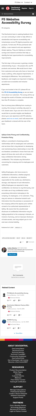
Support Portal (18, 402)
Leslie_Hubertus (12, 248)
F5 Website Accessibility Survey (17, 293)
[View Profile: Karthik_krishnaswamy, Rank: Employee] (4, 324)
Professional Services (18, 396)
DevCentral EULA (18, 363)
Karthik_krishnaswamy (13, 324)
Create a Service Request (18, 398)
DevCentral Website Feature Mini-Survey (18, 306)
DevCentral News (18, 353)
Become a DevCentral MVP (18, 366)
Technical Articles (8, 14)
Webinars (18, 382)
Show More (19, 337)
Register (24, 8)
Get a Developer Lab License (18, 365)
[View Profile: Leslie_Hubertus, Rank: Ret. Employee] (4, 249)
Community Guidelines (18, 361)
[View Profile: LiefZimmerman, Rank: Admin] (4, 307)
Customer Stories (18, 380)
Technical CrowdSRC (18, 359)
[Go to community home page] (13, 8)
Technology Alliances (18, 412)
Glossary (18, 378)
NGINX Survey (12, 322)
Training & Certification (18, 386)
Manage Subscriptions (18, 394)
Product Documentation (18, 375)
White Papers (18, 377)
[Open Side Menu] (2, 8)
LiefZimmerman (11, 309)
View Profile (12, 254)
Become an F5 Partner (18, 414)
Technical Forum (18, 355)
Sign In (31, 8)
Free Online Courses (18, 384)
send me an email (12, 118)
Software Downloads (18, 400)
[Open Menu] (33, 14)
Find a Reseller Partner (18, 410)
